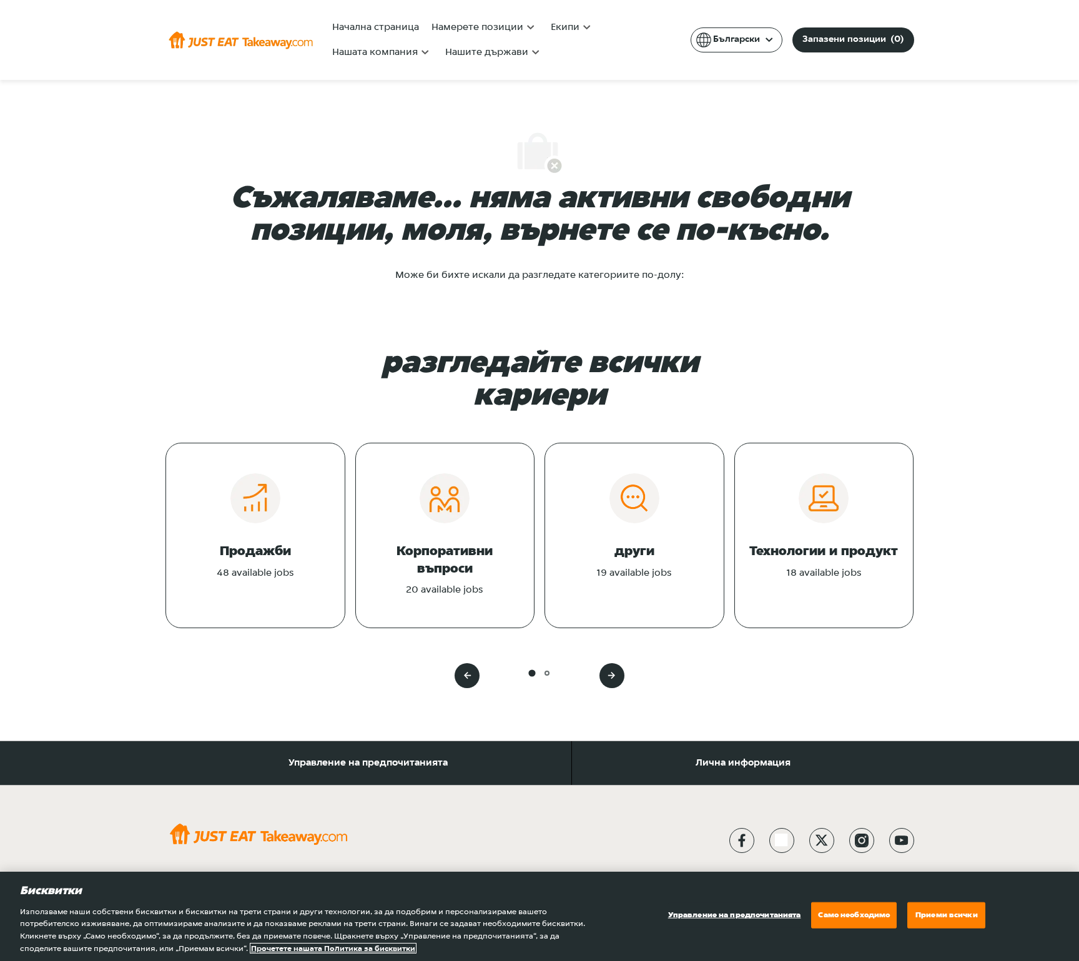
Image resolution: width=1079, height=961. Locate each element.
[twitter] (821, 840)
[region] (539, 916)
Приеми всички (946, 915)
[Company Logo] (241, 40)
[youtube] (901, 840)
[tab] (531, 672)
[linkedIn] (781, 840)
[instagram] (861, 840)
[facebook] (741, 840)
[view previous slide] (467, 675)
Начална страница (375, 27)
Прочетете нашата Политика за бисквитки (333, 948)
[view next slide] (611, 675)
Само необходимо (854, 915)
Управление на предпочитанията (368, 763)
